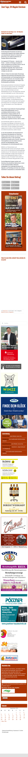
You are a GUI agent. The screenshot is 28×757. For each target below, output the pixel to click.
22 (16, 717)
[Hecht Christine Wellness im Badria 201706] (9, 642)
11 (1, 716)
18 (1, 717)
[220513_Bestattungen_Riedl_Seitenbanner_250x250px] (14, 565)
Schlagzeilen (10, 312)
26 (5, 719)
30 (20, 719)
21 (12, 717)
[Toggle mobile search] (25, 2)
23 (20, 717)
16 (20, 716)
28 (12, 719)
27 (9, 719)
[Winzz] (9, 373)
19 (5, 717)
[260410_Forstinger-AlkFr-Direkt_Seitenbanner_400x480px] (14, 483)
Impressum (16, 730)
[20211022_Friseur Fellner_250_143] (9, 629)
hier (16, 677)
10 (24, 714)
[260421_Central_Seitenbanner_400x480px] (14, 517)
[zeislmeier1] (9, 656)
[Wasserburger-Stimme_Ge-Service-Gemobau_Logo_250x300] (9, 459)
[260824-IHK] (13, 214)
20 (9, 717)
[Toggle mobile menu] (20, 2)
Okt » (5, 721)
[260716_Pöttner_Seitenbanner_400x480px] (14, 595)
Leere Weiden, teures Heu (16, 436)
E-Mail (3, 678)
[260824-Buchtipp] (13, 231)
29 (16, 719)
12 (5, 716)
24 (24, 717)
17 (24, 716)
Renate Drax (5, 310)
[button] (6, 182)
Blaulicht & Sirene (4, 312)
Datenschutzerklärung (14, 684)
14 (12, 716)
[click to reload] (8, 691)
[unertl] (9, 552)
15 (16, 716)
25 (1, 719)
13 (9, 716)
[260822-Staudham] (13, 196)
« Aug (2, 721)
